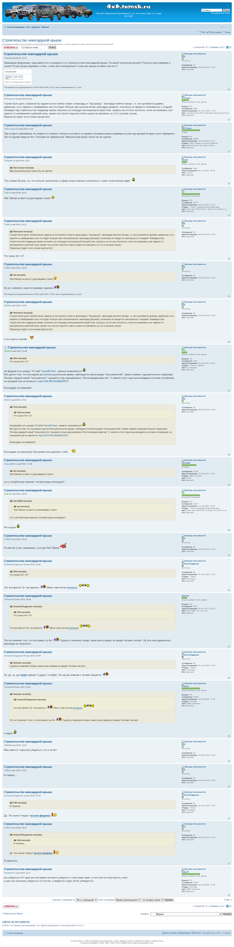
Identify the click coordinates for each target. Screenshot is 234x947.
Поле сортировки (106, 900)
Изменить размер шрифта (227, 26)
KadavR (9, 687)
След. (227, 900)
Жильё (45, 27)
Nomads (9, 599)
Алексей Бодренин (14, 564)
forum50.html (49, 371)
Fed (7, 351)
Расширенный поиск (220, 13)
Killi (7, 58)
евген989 (10, 464)
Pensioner (10, 99)
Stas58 (9, 161)
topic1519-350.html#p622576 (53, 381)
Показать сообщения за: (64, 900)
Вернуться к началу (229, 90)
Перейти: (145, 914)
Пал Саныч (11, 129)
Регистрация (215, 32)
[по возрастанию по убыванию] (158, 900)
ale (7, 193)
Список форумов (16, 27)
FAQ (204, 32)
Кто (28, 27)
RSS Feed (196, 933)
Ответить (6, 46)
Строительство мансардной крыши (31, 40)
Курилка (36, 27)
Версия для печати (222, 26)
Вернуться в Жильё (13, 913)
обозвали (72, 587)
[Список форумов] (49, 20)
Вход (227, 32)
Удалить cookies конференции (176, 933)
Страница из (216, 47)
